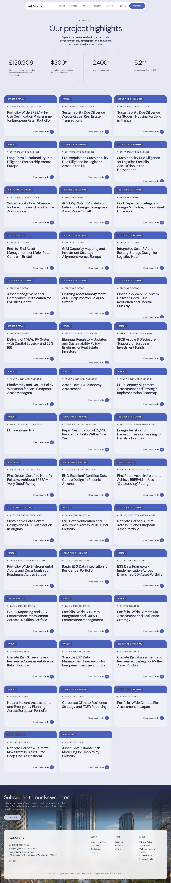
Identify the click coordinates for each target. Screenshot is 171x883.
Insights (118, 849)
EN (125, 6)
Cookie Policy (145, 855)
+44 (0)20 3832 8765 (19, 845)
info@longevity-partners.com (22, 848)
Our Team (95, 845)
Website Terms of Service (147, 850)
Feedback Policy (146, 859)
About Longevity (98, 842)
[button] (62, 6)
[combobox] (123, 5)
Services (119, 842)
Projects (119, 845)
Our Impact (96, 849)
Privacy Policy (145, 842)
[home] (35, 6)
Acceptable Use (146, 845)
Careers (94, 852)
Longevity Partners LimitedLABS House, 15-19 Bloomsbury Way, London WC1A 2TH (34, 853)
